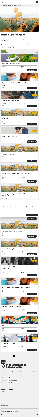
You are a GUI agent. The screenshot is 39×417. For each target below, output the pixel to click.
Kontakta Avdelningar (5, 403)
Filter (3, 50)
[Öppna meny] (37, 2)
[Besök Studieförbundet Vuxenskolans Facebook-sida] (1, 414)
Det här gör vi (3, 380)
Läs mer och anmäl (31, 70)
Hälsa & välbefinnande (17, 5)
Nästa (29, 356)
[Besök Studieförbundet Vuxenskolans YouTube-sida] (37, 414)
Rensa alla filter (4, 52)
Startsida (2, 5)
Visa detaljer (33, 211)
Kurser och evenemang (9, 5)
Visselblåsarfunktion (4, 405)
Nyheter (2, 391)
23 (23, 356)
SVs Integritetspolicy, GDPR (14, 382)
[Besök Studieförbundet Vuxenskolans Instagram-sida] (19, 414)
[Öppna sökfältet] (34, 2)
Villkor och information (13, 380)
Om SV (2, 384)
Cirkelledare (3, 389)
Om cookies (11, 389)
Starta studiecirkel (4, 386)
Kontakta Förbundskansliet (6, 398)
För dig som (3, 382)
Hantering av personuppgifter (14, 386)
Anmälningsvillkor (12, 384)
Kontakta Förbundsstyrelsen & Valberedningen (9, 400)
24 (25, 356)
